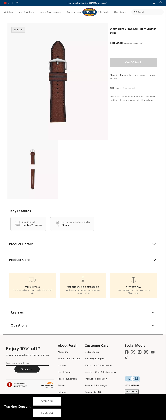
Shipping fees (117, 75)
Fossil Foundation (67, 378)
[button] (9, 3)
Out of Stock (133, 62)
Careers (62, 365)
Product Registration (96, 378)
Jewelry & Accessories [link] (50, 12)
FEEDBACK (131, 391)
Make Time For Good (69, 358)
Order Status (92, 352)
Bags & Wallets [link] (26, 12)
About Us (63, 352)
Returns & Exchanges (96, 385)
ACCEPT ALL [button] (47, 401)
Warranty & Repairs (95, 358)
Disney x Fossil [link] (74, 12)
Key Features (20, 211)
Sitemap (62, 392)
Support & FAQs (93, 392)
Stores (61, 385)
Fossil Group (64, 372)
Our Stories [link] (120, 12)
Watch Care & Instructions (99, 365)
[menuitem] (8, 12)
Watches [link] (8, 12)
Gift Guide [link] (103, 12)
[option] (57, 81)
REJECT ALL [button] (47, 412)
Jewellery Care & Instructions (100, 372)
